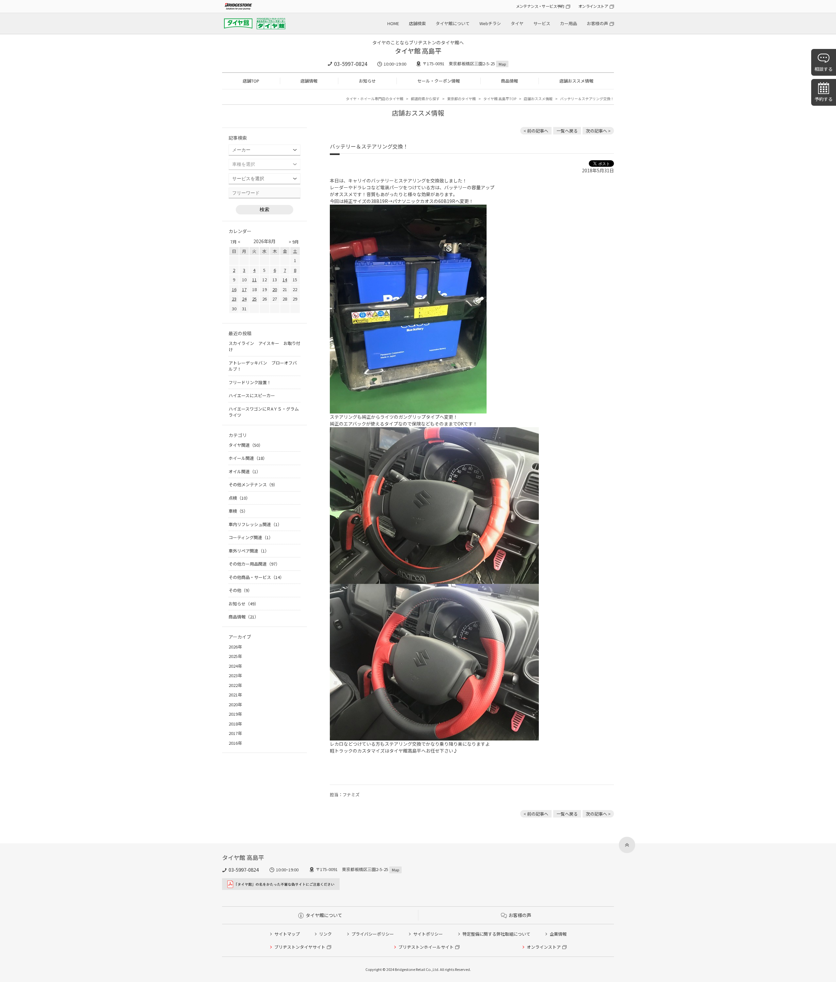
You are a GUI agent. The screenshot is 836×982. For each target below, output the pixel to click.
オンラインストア (593, 6)
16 (234, 289)
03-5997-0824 (350, 64)
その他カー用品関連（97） (254, 564)
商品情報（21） (244, 617)
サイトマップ (287, 934)
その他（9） (240, 590)
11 (254, 279)
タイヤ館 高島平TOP (499, 98)
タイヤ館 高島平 (418, 50)
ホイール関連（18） (248, 458)
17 (244, 289)
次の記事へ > (598, 131)
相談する (823, 69)
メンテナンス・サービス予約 (540, 6)
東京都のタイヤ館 (461, 98)
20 (274, 289)
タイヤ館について (453, 23)
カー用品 (568, 23)
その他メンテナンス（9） (253, 484)
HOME (393, 23)
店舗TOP (251, 81)
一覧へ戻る (567, 131)
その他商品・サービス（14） (256, 577)
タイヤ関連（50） (246, 445)
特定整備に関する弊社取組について (496, 934)
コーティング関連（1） (251, 537)
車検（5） (238, 511)
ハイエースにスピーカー (252, 395)
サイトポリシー (428, 934)
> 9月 (294, 242)
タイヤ (517, 23)
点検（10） (239, 498)
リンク (325, 934)
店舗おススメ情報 (576, 81)
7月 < (235, 242)
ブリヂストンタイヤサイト (299, 947)
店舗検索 (417, 23)
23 (234, 299)
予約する (823, 99)
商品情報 (509, 81)
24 (244, 299)
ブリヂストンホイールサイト (426, 947)
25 (254, 299)
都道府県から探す (425, 98)
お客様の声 (597, 23)
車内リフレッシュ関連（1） (255, 524)
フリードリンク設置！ (250, 382)
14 (284, 279)
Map (502, 64)
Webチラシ (490, 23)
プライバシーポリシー (372, 934)
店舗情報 (308, 81)
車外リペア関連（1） (249, 551)
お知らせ (367, 81)
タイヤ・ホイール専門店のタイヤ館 (374, 98)
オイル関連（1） (245, 471)
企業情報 (558, 934)
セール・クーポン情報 (438, 81)
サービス (541, 23)
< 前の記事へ (535, 131)
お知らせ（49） (244, 603)
